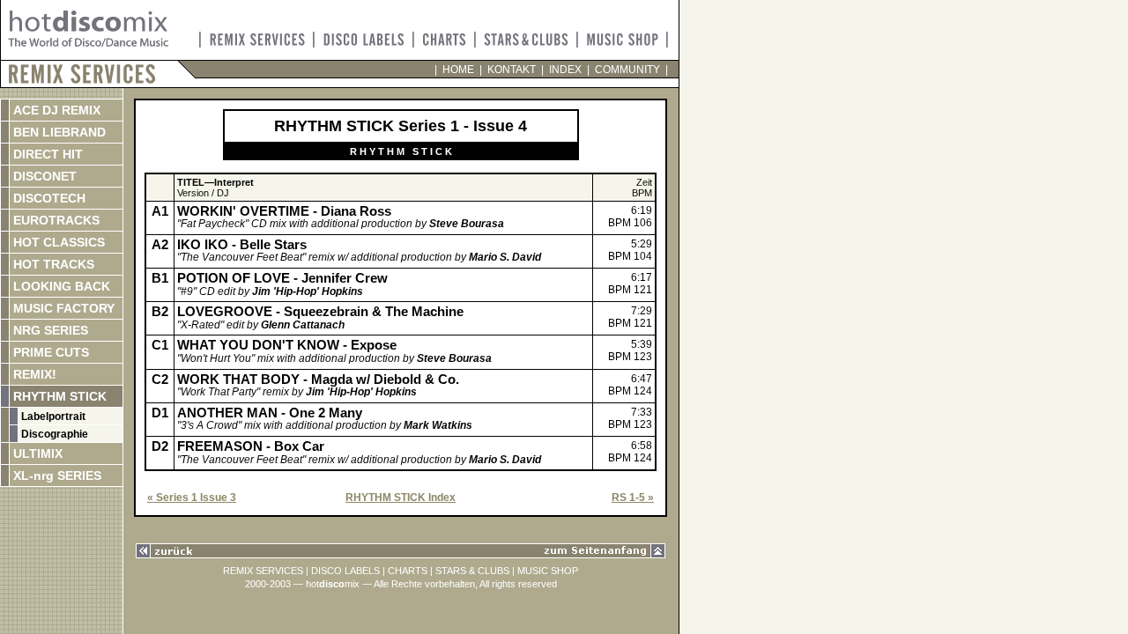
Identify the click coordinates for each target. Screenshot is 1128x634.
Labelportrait (52, 416)
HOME (458, 69)
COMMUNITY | (629, 69)
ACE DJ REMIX (55, 110)
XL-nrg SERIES (55, 475)
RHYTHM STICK (58, 396)
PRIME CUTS (49, 352)
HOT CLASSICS (57, 242)
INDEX (565, 69)
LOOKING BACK (60, 286)
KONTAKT (511, 69)
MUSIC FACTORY (62, 308)
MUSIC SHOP (547, 570)
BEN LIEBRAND (58, 132)
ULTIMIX (36, 453)
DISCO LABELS (345, 570)
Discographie (53, 434)
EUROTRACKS (55, 220)
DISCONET (43, 176)
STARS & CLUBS (472, 570)
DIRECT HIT (46, 154)
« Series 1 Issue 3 (191, 497)
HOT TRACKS (52, 264)
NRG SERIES (49, 330)
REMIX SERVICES (263, 570)
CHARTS (407, 570)
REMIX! (52, 374)
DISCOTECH (47, 198)
